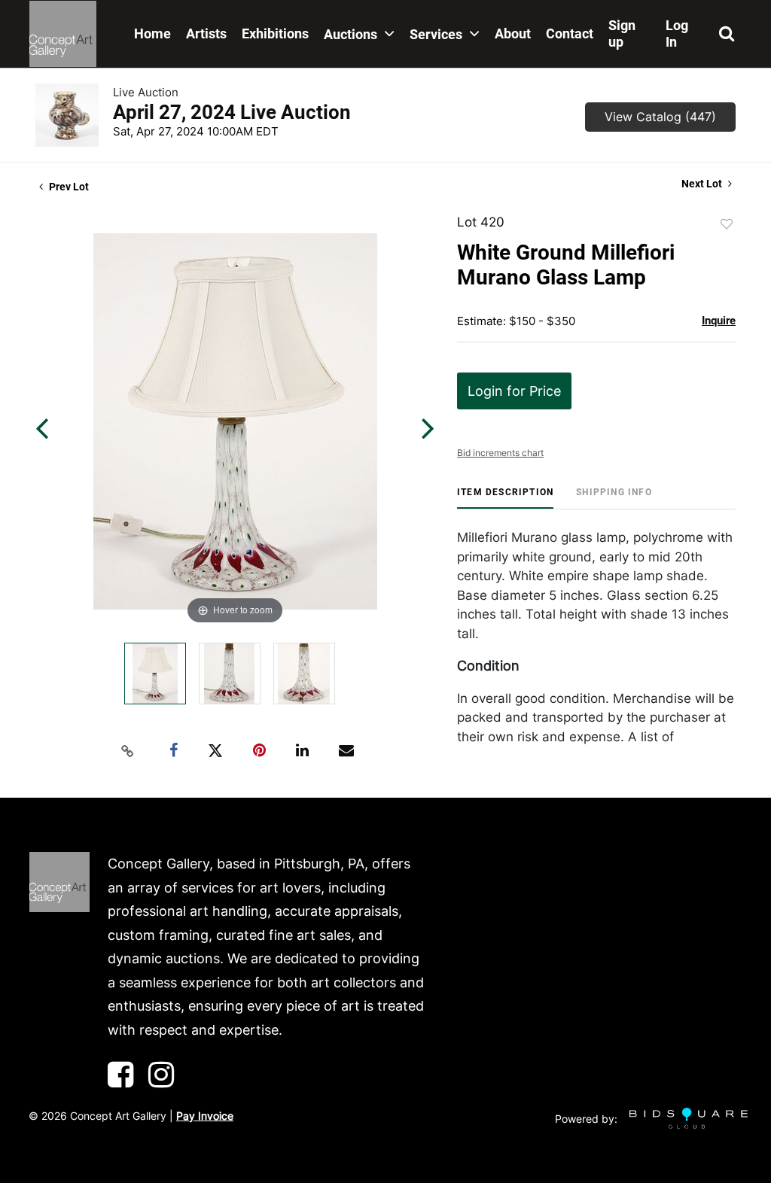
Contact (569, 33)
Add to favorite (727, 224)
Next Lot (702, 184)
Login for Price (514, 391)
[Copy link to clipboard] (128, 751)
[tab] (505, 498)
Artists (206, 33)
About (513, 33)
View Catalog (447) (660, 116)
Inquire (719, 320)
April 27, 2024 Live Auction (232, 112)
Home (152, 33)
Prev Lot (68, 187)
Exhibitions (275, 33)
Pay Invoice (204, 1115)
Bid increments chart (500, 452)
